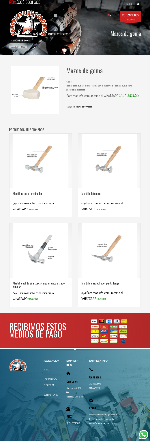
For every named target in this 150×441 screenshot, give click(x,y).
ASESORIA (130, 17)
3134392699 (129, 95)
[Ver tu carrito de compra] (110, 16)
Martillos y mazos (84, 106)
